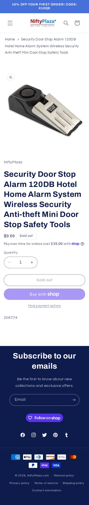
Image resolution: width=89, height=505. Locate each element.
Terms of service (46, 483)
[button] (10, 22)
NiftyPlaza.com (38, 475)
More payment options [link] (44, 305)
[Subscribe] (73, 400)
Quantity (11, 252)
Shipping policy (73, 483)
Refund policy (64, 475)
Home (10, 39)
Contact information (46, 490)
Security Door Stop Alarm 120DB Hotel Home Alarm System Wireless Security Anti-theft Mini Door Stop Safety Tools (42, 46)
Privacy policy (19, 483)
